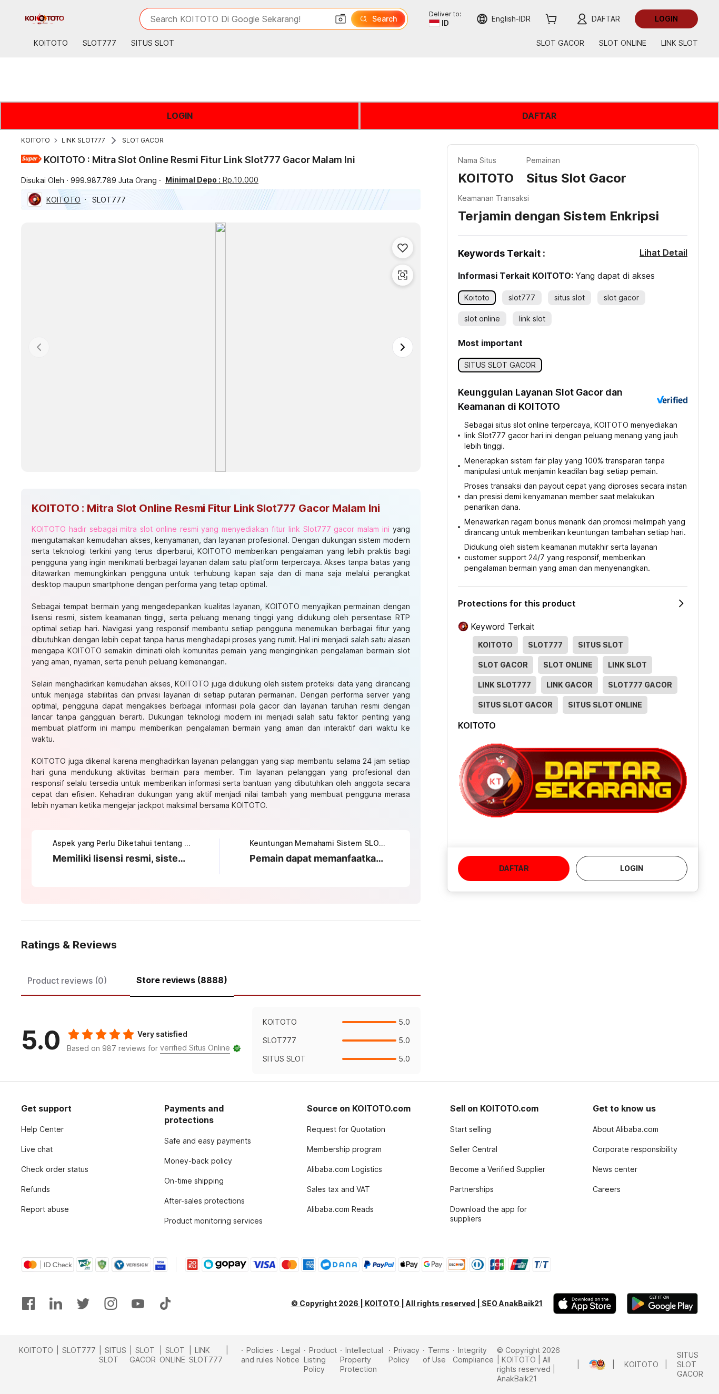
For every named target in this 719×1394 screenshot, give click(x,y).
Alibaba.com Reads (340, 1209)
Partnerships (472, 1189)
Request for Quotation (346, 1129)
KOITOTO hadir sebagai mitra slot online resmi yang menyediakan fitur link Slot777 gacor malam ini (211, 528)
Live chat (37, 1149)
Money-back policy (198, 1160)
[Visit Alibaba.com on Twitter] (83, 1303)
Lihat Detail (663, 252)
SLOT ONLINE (172, 1355)
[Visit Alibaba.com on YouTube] (138, 1303)
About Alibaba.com (625, 1129)
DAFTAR (539, 115)
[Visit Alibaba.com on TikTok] (165, 1303)
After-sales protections (204, 1200)
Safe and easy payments (207, 1140)
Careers (607, 1189)
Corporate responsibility (635, 1149)
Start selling (470, 1129)
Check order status (54, 1169)
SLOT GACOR (143, 140)
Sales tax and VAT (338, 1189)
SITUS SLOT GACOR (690, 1364)
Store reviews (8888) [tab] (181, 980)
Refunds (35, 1189)
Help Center (42, 1129)
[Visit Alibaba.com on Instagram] (110, 1303)
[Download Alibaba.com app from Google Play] (662, 1303)
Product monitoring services (213, 1220)
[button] (340, 19)
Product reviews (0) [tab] (67, 980)
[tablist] (221, 979)
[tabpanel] (221, 1040)
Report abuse (45, 1209)
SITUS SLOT (112, 1355)
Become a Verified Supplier (497, 1169)
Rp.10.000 (211, 179)
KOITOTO (35, 140)
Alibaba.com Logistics (344, 1169)
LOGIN (180, 115)
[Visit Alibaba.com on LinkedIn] (55, 1303)
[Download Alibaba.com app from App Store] (584, 1303)
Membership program (344, 1149)
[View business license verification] (583, 1364)
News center (615, 1169)
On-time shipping (194, 1180)
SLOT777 (79, 1350)
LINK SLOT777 (83, 140)
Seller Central (473, 1149)
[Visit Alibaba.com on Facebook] (28, 1303)
